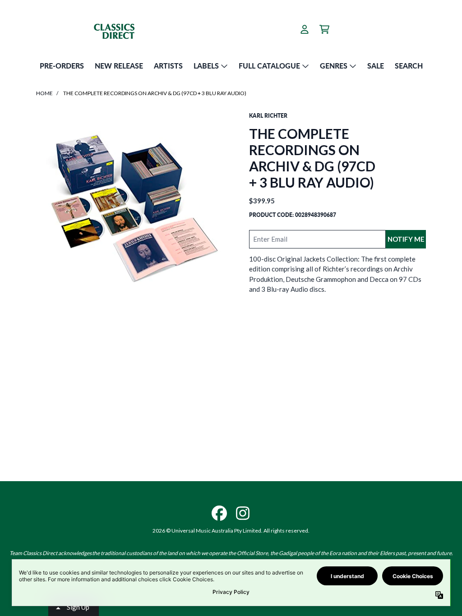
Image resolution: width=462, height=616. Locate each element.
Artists (168, 65)
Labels (206, 65)
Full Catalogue (269, 65)
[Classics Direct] (125, 29)
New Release (119, 65)
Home (44, 93)
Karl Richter (268, 115)
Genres (333, 65)
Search (409, 65)
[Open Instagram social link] (243, 513)
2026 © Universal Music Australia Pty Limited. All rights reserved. (231, 530)
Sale (375, 65)
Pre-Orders (62, 65)
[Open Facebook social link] (219, 513)
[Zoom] (133, 209)
